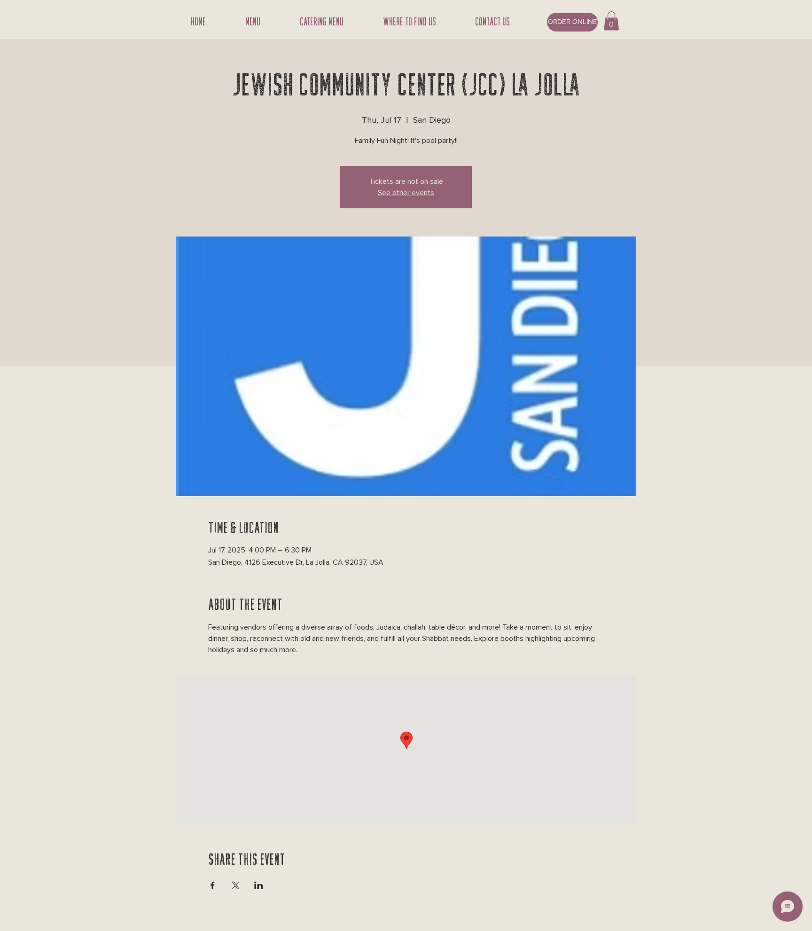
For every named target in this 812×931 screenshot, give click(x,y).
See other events (406, 193)
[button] (611, 21)
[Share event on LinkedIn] (258, 885)
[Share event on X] (235, 885)
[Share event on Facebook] (212, 885)
